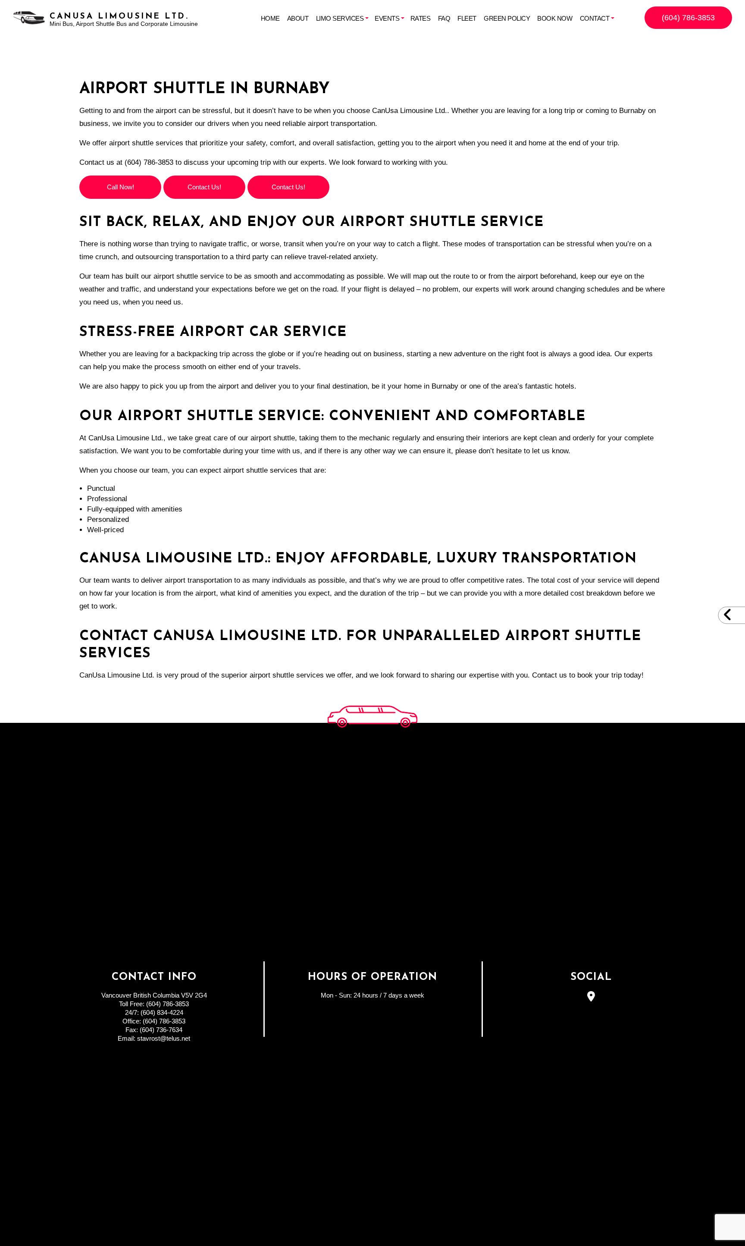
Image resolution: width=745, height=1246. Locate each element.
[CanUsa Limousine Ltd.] (29, 17)
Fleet (466, 18)
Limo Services (340, 18)
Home (270, 18)
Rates (420, 18)
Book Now (554, 18)
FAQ (444, 18)
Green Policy (507, 18)
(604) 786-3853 (688, 17)
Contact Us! (204, 187)
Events (387, 18)
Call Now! (120, 187)
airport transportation (198, 580)
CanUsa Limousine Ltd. (119, 17)
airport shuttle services (146, 143)
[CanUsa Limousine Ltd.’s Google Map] (591, 997)
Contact (595, 18)
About (298, 18)
